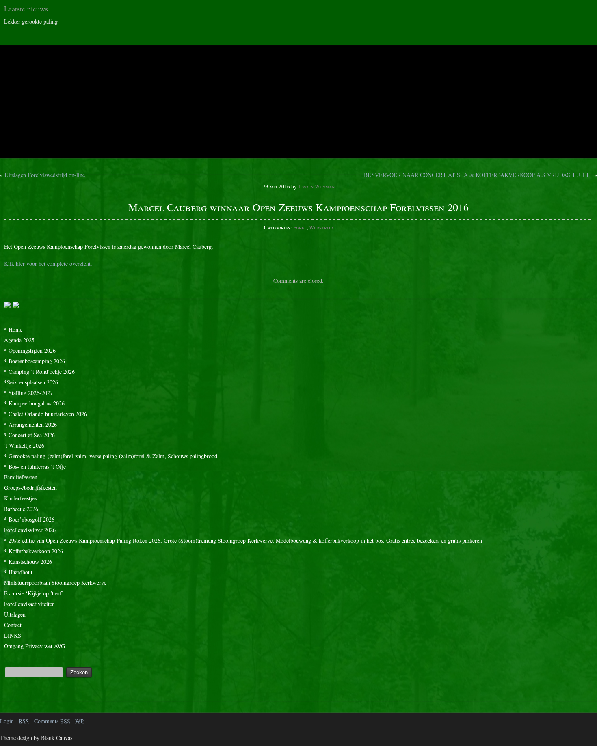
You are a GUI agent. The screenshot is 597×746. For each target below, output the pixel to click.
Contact (13, 625)
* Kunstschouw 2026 (28, 561)
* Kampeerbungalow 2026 (34, 403)
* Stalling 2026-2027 (28, 393)
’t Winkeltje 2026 (24, 445)
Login (7, 721)
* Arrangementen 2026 (30, 424)
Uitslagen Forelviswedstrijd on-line (44, 175)
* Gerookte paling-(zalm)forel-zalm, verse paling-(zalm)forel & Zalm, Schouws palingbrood (110, 456)
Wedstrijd (321, 227)
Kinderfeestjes (20, 498)
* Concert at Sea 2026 (29, 435)
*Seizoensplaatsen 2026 (31, 382)
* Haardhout (18, 572)
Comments (52, 721)
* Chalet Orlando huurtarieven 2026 (45, 414)
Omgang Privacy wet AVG (34, 646)
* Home (13, 329)
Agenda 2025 (19, 340)
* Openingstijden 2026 (30, 350)
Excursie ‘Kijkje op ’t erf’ (34, 593)
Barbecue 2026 (21, 509)
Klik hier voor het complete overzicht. (48, 263)
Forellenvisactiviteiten (29, 604)
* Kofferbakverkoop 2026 (33, 551)
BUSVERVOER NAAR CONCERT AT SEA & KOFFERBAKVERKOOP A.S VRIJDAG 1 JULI (476, 175)
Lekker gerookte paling (31, 21)
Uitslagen (15, 614)
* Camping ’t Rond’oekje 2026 (39, 371)
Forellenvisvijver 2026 (30, 530)
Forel (300, 227)
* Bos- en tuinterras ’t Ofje (35, 466)
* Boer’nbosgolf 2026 (29, 519)
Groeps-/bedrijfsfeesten (30, 488)
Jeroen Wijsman (316, 186)
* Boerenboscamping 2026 (34, 361)
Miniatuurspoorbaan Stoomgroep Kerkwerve (55, 582)
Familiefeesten (20, 477)
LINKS (12, 635)
